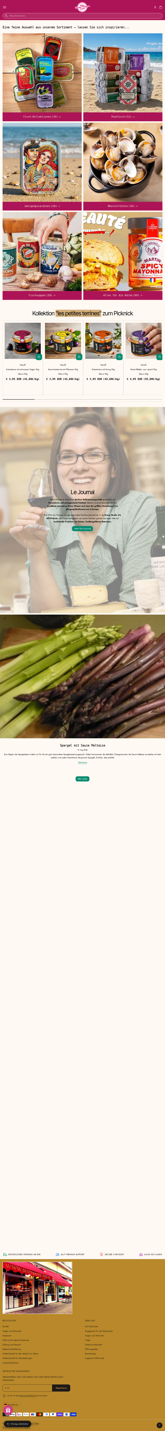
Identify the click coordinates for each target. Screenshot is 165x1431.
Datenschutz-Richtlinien (27, 1395)
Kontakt (6, 1326)
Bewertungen (90, 1353)
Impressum (7, 1335)
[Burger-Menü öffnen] (4, 7)
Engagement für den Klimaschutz (99, 1331)
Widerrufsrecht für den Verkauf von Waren (20, 1353)
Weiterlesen (82, 762)
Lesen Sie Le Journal (82, 528)
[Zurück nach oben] (159, 1425)
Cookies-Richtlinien (11, 1362)
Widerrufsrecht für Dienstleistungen (17, 1358)
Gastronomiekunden (93, 1344)
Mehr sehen (82, 778)
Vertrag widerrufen (19, 1424)
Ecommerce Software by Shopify (16, 1427)
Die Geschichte (91, 1326)
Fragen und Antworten (12, 1331)
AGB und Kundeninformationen (16, 1340)
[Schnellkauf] (39, 357)
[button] (160, 7)
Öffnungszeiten (91, 1349)
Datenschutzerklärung (12, 1349)
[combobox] (82, 15)
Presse (87, 1340)
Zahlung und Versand (12, 1344)
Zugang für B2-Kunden (94, 1358)
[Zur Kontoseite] (155, 7)
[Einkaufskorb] (160, 7)
